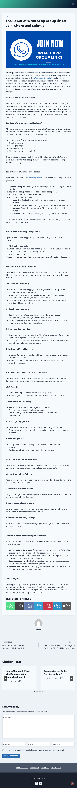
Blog (7, 17)
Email (31, 744)
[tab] (34, 691)
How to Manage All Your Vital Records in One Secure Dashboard (18, 674)
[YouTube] (40, 783)
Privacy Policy (22, 767)
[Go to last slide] (5, 678)
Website (56, 744)
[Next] (71, 678)
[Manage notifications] (72, 783)
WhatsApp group (34, 178)
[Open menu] (73, 3)
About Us (45, 767)
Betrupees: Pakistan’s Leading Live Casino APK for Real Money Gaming (59, 645)
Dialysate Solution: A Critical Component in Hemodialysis (14, 645)
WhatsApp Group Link (43, 78)
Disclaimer (34, 767)
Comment (8, 717)
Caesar (38, 629)
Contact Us (56, 767)
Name (6, 744)
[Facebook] (36, 783)
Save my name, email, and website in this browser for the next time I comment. (34, 750)
